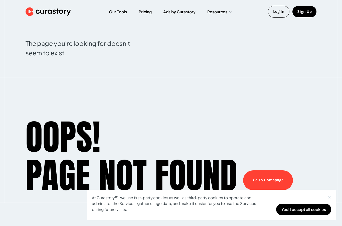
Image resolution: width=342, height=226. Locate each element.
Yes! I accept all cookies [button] (303, 209)
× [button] (329, 196)
